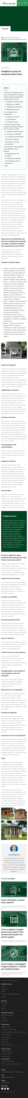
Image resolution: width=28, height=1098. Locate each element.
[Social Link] (2, 1089)
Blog (13, 37)
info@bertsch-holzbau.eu (7, 1077)
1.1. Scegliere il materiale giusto (14, 101)
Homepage (7, 37)
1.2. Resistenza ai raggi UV (12, 104)
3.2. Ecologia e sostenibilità (13, 134)
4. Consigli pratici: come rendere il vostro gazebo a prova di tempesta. (14, 149)
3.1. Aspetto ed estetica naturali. (14, 131)
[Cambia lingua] (22, 3)
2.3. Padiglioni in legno (11, 122)
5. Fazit (6, 166)
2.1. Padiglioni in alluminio (12, 117)
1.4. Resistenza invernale (12, 109)
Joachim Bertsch (5, 67)
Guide (17, 37)
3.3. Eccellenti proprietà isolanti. (14, 136)
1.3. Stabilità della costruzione (13, 107)
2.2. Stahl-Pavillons (10, 119)
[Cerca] (19, 3)
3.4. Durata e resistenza (12, 139)
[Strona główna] (9, 3)
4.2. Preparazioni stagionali (13, 158)
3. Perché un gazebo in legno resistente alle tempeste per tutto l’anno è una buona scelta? (13, 127)
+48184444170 (5, 1082)
